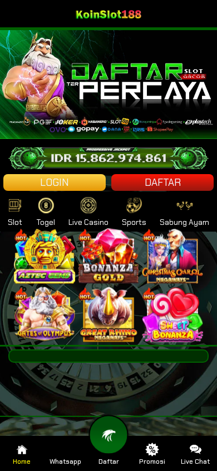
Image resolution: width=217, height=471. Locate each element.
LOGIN (54, 182)
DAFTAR (163, 182)
